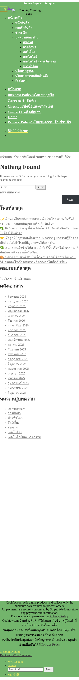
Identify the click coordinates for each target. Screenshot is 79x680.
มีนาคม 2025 (16, 378)
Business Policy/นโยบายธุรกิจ (31, 95)
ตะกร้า (13, 674)
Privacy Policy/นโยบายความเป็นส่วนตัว (39, 122)
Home (12, 117)
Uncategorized (16, 408)
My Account (15, 661)
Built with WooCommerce (16, 655)
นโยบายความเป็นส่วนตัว (31, 75)
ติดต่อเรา (21, 80)
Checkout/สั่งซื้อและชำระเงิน (30, 106)
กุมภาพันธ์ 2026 (18, 325)
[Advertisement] (39, 479)
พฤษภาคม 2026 (18, 311)
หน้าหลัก (6, 157)
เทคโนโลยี (30, 56)
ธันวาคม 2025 (17, 335)
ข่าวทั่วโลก (30, 66)
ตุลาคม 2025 (16, 344)
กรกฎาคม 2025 (18, 359)
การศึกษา (29, 47)
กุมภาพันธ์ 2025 (18, 383)
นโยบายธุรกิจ (24, 71)
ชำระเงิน (21, 32)
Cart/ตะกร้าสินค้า (22, 101)
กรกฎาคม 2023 (18, 387)
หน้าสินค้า (22, 23)
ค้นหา (71, 199)
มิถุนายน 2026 (17, 306)
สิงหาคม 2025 (17, 354)
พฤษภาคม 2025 (18, 368)
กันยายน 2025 (17, 349)
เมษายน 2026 (16, 315)
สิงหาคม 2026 (17, 296)
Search (12, 665)
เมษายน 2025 (16, 373)
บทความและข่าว (26, 37)
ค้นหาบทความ (10, 192)
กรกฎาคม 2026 (18, 301)
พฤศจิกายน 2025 (19, 339)
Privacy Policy (59, 616)
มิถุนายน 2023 (17, 392)
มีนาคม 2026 (16, 320)
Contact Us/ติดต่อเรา (24, 112)
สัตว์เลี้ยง (29, 51)
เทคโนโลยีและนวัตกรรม (39, 61)
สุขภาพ (28, 42)
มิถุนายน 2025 (17, 363)
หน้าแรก (14, 89)
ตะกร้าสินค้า (23, 27)
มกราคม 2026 (17, 330)
